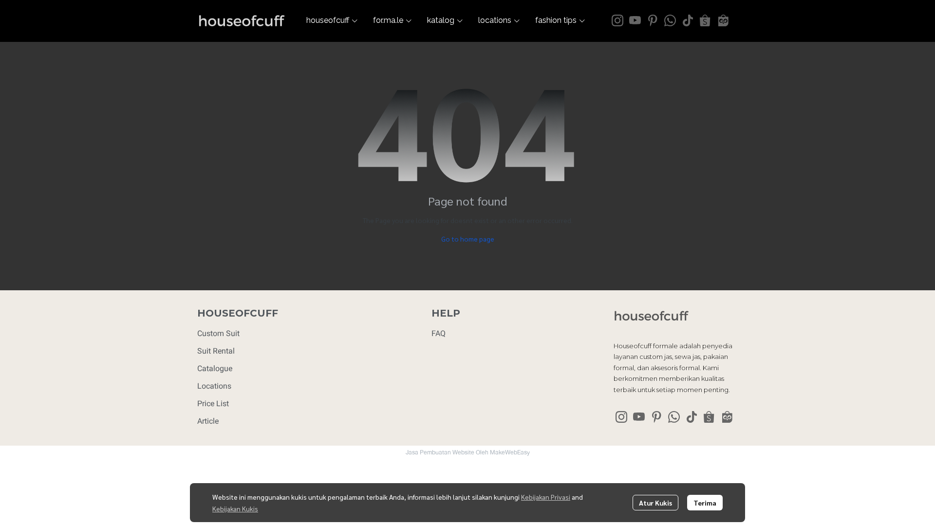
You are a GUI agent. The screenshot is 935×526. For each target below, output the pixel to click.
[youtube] (635, 20)
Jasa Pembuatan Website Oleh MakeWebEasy (468, 452)
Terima (704, 502)
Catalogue (214, 368)
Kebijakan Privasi (545, 496)
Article (208, 421)
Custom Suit (218, 333)
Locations (214, 386)
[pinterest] (652, 20)
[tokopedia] (722, 20)
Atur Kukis (655, 502)
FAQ (438, 333)
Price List (213, 403)
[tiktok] (687, 20)
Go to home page (467, 238)
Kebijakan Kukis (235, 508)
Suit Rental (216, 351)
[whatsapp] (670, 20)
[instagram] (617, 20)
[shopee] (705, 20)
